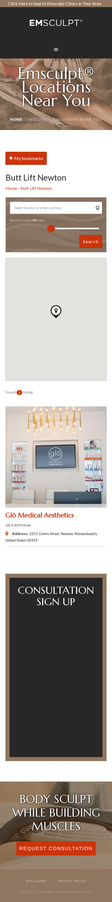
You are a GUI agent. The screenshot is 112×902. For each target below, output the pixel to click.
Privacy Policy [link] (72, 881)
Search (91, 241)
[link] (56, 23)
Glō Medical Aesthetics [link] (39, 515)
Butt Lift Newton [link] (36, 188)
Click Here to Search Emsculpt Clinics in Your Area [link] (54, 3)
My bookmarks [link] (28, 158)
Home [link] (16, 119)
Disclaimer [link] (36, 881)
